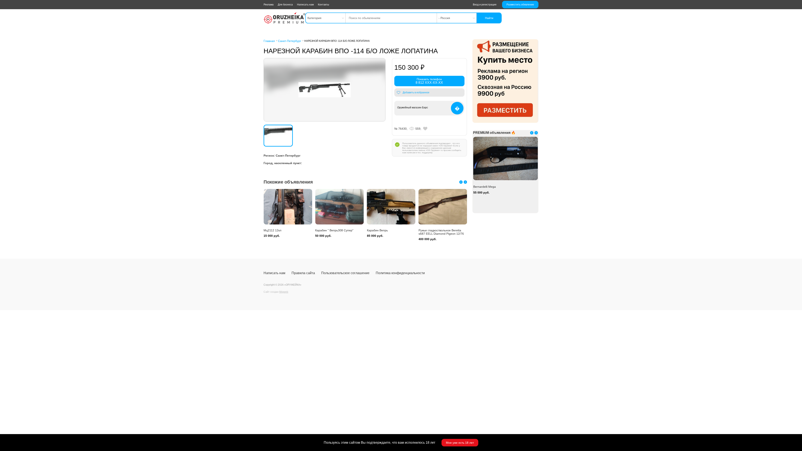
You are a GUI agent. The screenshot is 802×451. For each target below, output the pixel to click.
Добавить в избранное (416, 92)
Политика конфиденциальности (400, 273)
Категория (314, 18)
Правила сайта (303, 273)
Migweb (283, 291)
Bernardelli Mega (484, 186)
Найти (489, 18)
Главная (269, 41)
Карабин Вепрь (377, 230)
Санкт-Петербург (289, 41)
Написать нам (305, 4)
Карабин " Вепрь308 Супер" (334, 230)
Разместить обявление (520, 4)
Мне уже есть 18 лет (460, 442)
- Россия (444, 18)
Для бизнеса (285, 4)
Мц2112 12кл (272, 230)
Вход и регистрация (484, 4)
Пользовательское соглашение (345, 273)
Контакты (323, 4)
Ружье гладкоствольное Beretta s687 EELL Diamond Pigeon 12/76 (441, 232)
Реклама (269, 4)
